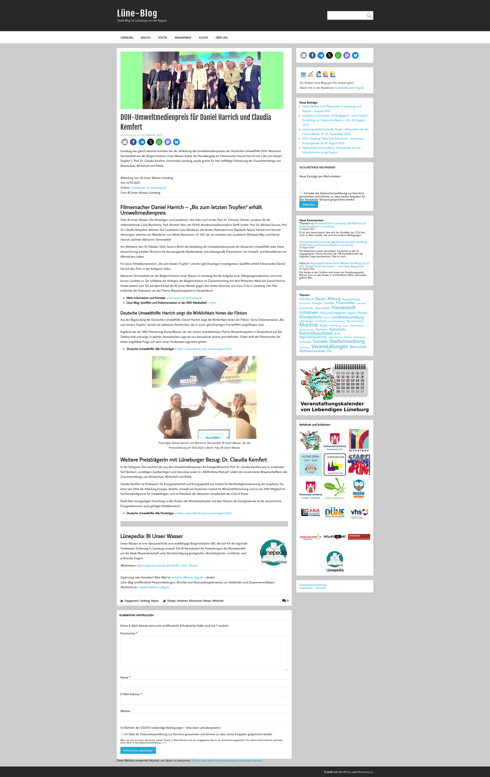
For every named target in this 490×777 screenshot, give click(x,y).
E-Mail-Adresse (131, 694)
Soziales (320, 341)
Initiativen (182, 600)
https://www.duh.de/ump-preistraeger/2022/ (204, 349)
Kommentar (128, 633)
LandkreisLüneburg (347, 317)
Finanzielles (345, 303)
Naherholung (335, 325)
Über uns (222, 37)
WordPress (344, 772)
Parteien (322, 329)
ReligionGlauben (335, 337)
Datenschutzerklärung (313, 585)
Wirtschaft (218, 600)
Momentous (365, 772)
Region (145, 37)
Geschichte (306, 307)
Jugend (352, 313)
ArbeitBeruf (306, 299)
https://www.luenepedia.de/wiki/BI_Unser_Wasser (167, 565)
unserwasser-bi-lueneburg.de (148, 187)
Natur (346, 326)
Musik (323, 325)
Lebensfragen (306, 321)
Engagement (183, 37)
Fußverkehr (361, 303)
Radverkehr (337, 329)
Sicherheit (305, 341)
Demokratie (305, 303)
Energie (171, 600)
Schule (348, 336)
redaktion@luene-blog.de (187, 577)
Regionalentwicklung (313, 337)
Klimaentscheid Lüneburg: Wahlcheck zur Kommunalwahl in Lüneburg (332, 224)
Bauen (320, 299)
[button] (124, 142)
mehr (213, 302)
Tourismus (304, 347)
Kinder (362, 312)
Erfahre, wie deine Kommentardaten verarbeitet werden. (227, 760)
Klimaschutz (195, 600)
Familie (329, 303)
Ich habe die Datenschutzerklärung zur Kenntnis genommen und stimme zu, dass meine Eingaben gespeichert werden (198, 734)
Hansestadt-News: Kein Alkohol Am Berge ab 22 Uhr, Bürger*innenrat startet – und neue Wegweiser (334, 264)
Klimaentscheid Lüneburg (315, 242)
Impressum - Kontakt (312, 588)
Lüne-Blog (137, 13)
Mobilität (308, 324)
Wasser (207, 600)
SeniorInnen (359, 337)
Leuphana (320, 321)
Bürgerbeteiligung (351, 299)
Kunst (327, 317)
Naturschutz (356, 325)
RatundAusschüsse (316, 333)
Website (125, 710)
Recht (337, 333)
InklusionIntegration (333, 312)
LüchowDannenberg (336, 321)
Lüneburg (127, 37)
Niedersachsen (306, 329)
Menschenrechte (355, 321)
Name (125, 677)
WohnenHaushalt (312, 351)
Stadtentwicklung (347, 341)
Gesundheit (322, 308)
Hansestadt (344, 307)
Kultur (203, 37)
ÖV (329, 351)
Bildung (334, 298)
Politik (162, 37)
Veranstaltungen (329, 346)
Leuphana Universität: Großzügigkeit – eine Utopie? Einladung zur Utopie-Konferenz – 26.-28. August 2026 (335, 120)
